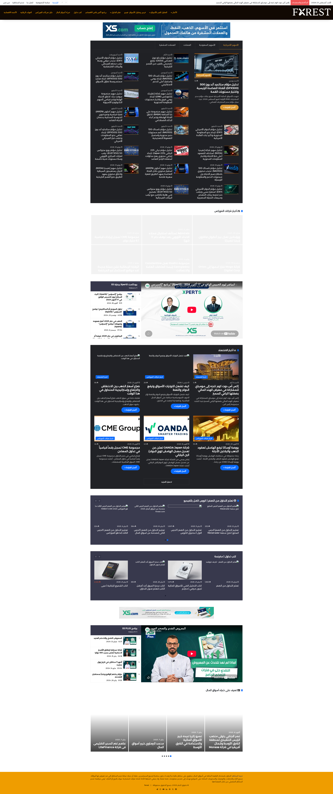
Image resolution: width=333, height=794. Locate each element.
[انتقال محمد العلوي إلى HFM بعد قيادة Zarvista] (218, 229)
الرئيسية (55, 3)
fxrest (146, 785)
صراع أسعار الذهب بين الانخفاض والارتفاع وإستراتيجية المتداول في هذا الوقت (119, 390)
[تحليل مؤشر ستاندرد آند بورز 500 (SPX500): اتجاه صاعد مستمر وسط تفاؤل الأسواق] (131, 76)
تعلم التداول (116, 12)
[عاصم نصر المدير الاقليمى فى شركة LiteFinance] (109, 723)
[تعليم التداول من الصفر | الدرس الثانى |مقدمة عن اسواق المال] (148, 514)
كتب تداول (78, 12)
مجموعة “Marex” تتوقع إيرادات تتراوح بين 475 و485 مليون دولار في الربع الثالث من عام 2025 (168, 267)
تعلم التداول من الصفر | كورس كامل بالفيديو (209, 500)
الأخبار (174, 12)
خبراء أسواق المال (63, 12)
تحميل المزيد (166, 482)
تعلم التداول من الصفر (227, 586)
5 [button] (162, 756)
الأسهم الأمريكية (231, 45)
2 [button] (165, 540)
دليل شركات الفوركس (43, 12)
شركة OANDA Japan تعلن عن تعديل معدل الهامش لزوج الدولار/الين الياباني (168, 451)
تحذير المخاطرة (18, 3)
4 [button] (164, 756)
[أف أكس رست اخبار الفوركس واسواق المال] (311, 12)
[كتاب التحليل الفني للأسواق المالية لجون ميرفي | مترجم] (185, 570)
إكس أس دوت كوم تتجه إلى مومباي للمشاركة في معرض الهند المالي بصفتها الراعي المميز (217, 390)
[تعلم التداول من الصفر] (222, 570)
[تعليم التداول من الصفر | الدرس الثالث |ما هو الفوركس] (111, 514)
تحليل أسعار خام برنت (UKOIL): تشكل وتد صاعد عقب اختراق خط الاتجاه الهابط (259, 3)
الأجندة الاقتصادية (10, 12)
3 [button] (166, 756)
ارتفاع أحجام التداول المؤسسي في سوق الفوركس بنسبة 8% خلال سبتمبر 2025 (118, 267)
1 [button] (167, 540)
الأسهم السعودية (207, 45)
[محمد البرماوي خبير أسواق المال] (147, 723)
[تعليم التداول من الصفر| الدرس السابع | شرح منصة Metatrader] (222, 514)
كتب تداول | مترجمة (225, 556)
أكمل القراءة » (229, 107)
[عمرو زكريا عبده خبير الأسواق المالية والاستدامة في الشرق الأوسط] (185, 723)
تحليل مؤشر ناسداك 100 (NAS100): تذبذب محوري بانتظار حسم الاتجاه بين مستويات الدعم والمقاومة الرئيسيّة (209, 174)
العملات (187, 45)
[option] (166, 245)
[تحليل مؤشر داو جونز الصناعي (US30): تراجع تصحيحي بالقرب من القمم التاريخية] (181, 58)
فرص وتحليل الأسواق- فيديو (135, 12)
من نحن (6, 3)
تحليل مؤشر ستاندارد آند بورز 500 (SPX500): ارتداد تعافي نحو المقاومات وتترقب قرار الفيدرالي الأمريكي (108, 135)
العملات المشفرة (167, 45)
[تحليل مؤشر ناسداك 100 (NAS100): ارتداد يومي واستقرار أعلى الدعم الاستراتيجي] (181, 76)
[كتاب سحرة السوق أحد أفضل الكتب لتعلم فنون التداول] (148, 570)
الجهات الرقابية (26, 12)
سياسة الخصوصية (43, 3)
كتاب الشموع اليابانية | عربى (114, 586)
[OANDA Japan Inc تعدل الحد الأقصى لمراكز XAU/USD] (116, 229)
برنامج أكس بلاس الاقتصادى (96, 12)
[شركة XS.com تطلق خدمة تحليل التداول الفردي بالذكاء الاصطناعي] (218, 259)
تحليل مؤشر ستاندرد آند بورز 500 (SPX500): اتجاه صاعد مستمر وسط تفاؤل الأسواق (108, 79)
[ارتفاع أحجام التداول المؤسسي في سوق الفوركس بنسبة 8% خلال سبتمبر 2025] (116, 259)
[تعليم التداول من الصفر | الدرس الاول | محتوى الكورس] (185, 514)
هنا (213, 782)
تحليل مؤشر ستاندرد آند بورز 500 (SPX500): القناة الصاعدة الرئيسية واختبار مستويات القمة (218, 88)
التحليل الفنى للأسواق (159, 12)
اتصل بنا (30, 3)
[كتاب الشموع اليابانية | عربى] (111, 570)
